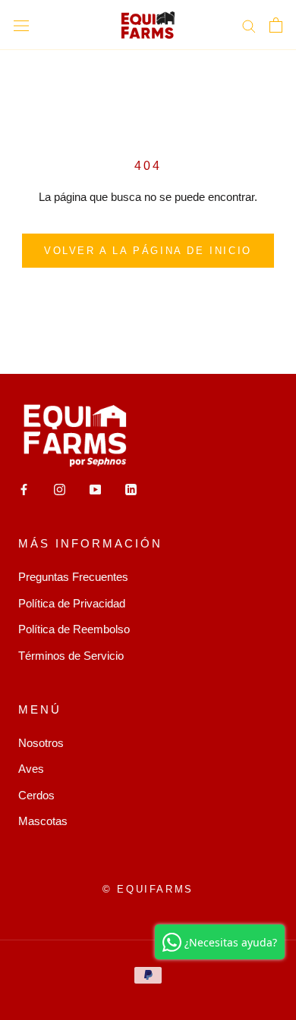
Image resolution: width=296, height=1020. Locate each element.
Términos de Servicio (71, 655)
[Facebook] (24, 489)
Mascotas (43, 820)
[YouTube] (95, 489)
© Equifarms (148, 889)
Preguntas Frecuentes (73, 576)
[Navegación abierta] (21, 25)
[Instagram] (59, 489)
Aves (31, 768)
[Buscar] (249, 25)
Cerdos (36, 795)
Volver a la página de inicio (148, 250)
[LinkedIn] (131, 489)
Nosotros (41, 742)
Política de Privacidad (71, 603)
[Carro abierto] (275, 25)
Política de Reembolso (74, 629)
